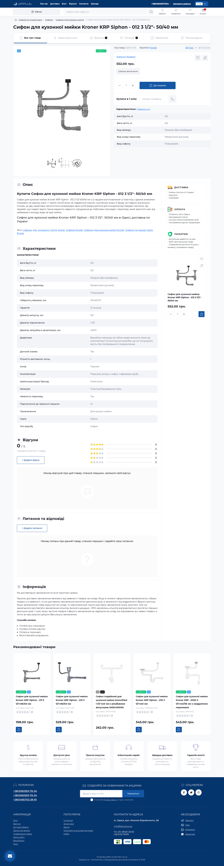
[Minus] (120, 85)
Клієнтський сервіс (129, 755)
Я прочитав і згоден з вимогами (113, 800)
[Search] (151, 12)
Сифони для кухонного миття (70, 20)
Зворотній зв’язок (21, 830)
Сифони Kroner (74, 230)
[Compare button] (205, 58)
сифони (27, 230)
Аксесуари (69, 824)
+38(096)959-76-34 (25, 791)
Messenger (190, 834)
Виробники (18, 840)
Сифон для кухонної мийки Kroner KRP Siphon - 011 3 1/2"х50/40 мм (32, 700)
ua (200, 4)
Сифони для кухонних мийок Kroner (104, 230)
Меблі (66, 834)
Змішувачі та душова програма (78, 830)
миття (53, 230)
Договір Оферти (110, 800)
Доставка (54, 4)
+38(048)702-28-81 (25, 799)
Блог (64, 4)
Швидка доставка (162, 755)
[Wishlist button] (198, 58)
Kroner (153, 48)
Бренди (95, 4)
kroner (61, 230)
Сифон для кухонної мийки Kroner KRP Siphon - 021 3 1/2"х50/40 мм (72, 700)
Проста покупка (95, 755)
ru (205, 4)
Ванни (67, 827)
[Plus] (133, 85)
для (35, 230)
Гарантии (181, 234)
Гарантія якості (195, 755)
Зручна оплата (28, 755)
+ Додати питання (32, 528)
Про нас (44, 4)
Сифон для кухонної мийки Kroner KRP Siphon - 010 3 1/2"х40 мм (152, 700)
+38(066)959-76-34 (25, 795)
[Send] (172, 99)
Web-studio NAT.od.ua (117, 857)
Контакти (84, 4)
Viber (187, 825)
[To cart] (201, 314)
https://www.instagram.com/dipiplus (199, 792)
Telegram (189, 820)
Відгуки (73, 4)
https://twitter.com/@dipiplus (191, 792)
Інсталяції (68, 820)
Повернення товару (22, 834)
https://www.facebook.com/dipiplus (184, 792)
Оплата (179, 209)
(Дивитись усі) (143, 109)
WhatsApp (190, 829)
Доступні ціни (61, 755)
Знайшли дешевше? (126, 57)
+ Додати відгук (30, 460)
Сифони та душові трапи (30, 20)
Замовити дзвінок (182, 4)
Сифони (49, 20)
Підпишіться (133, 793)
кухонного (43, 230)
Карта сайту (19, 837)
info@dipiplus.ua (123, 826)
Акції (15, 844)
